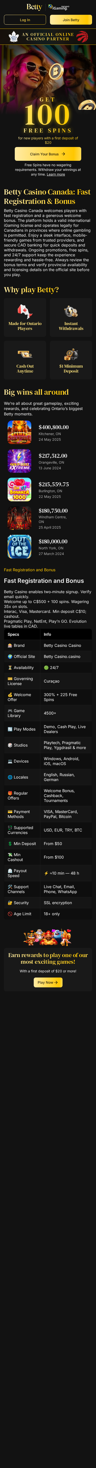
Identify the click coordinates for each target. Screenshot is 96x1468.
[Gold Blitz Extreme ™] (19, 471)
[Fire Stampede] (19, 442)
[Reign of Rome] (19, 528)
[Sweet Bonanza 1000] (19, 499)
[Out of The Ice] (19, 557)
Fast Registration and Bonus (29, 569)
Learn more (56, 174)
